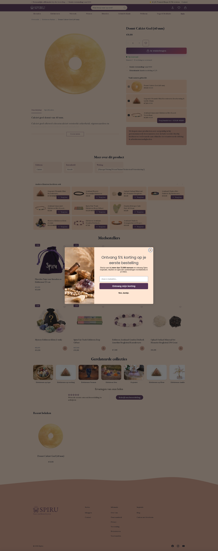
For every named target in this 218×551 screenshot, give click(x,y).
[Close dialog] (150, 250)
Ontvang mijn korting (123, 286)
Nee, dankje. (124, 293)
